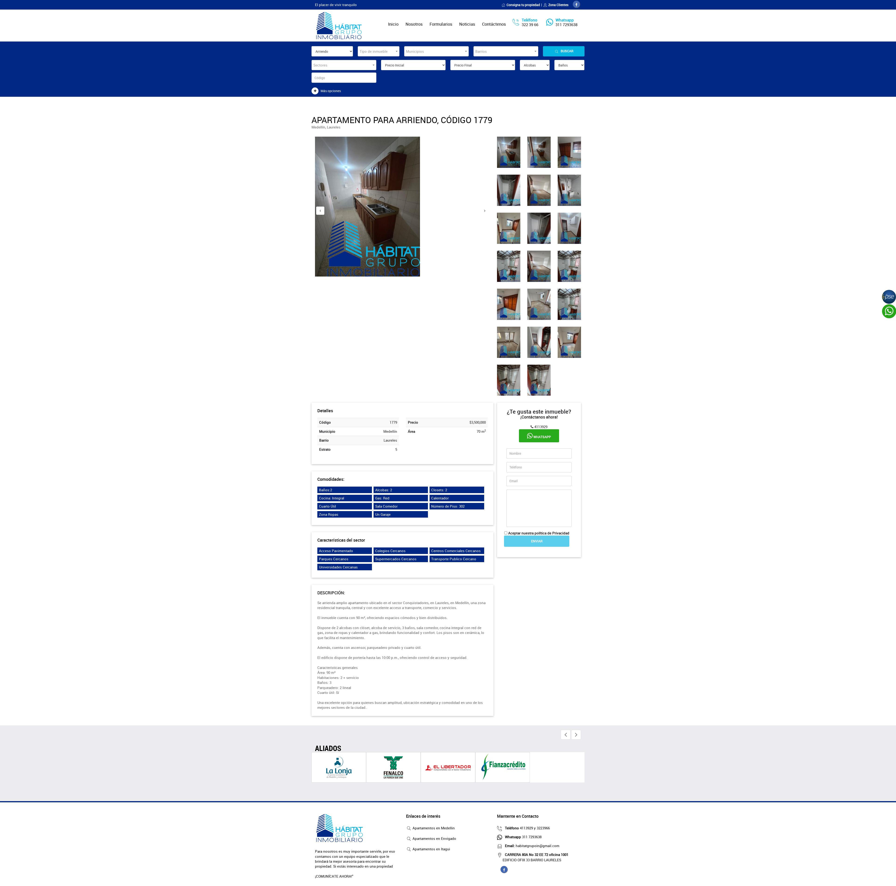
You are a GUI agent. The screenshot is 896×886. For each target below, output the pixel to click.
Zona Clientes (558, 5)
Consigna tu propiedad (523, 5)
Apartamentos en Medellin (433, 828)
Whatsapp (542, 437)
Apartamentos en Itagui (431, 849)
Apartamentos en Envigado (434, 838)
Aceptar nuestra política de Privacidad (538, 533)
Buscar (567, 51)
